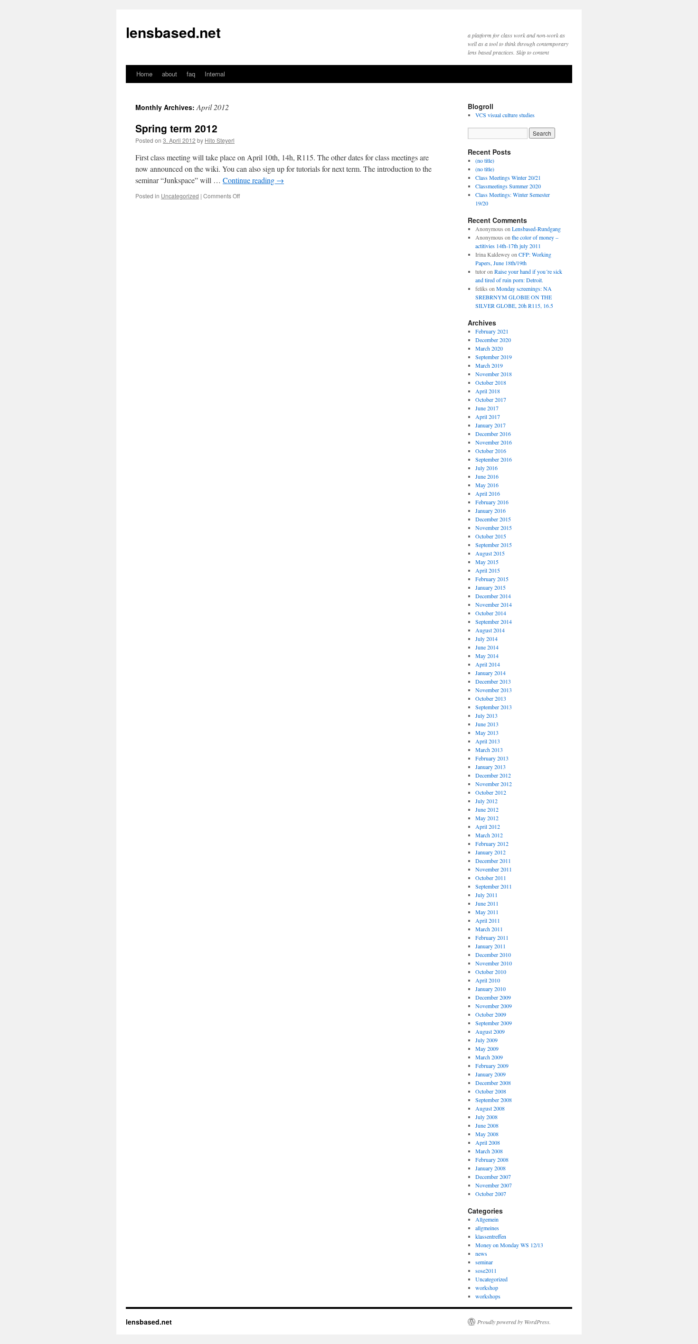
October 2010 (490, 971)
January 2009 (490, 1074)
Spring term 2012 (176, 128)
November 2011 (493, 869)
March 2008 (489, 1151)
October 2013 (490, 698)
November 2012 (493, 784)
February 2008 (492, 1159)
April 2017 (487, 416)
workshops (487, 1296)
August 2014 (490, 630)
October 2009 (490, 1014)
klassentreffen (490, 1236)
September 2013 (493, 707)
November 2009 (493, 1006)
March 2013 (489, 749)
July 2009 (486, 1040)
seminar (484, 1262)
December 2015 (493, 519)
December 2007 (493, 1176)
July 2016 (486, 468)
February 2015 (492, 579)
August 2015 (490, 553)
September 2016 (493, 459)
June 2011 (487, 903)
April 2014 (487, 664)
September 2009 (493, 1023)
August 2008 (490, 1108)
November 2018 (493, 374)
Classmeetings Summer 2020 (508, 186)
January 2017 (490, 425)
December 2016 (493, 433)
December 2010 (493, 954)
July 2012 (486, 801)
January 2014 (490, 673)
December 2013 (493, 681)
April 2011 (487, 920)
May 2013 (487, 732)
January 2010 (490, 988)
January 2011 (490, 946)
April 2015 (487, 570)
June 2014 (487, 647)
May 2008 (487, 1134)
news (481, 1253)
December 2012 (493, 775)
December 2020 (493, 339)
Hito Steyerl (220, 140)
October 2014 (490, 613)
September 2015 (493, 544)
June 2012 (487, 809)
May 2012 (487, 818)
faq (191, 73)
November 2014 (493, 604)
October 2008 (490, 1091)
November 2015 (493, 527)
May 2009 (487, 1048)
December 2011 (493, 860)
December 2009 (493, 997)
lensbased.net (173, 32)
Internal (215, 73)
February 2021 (492, 331)
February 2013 (492, 758)
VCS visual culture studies (505, 115)
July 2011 (486, 895)
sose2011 (486, 1270)
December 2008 (493, 1082)
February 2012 (492, 843)
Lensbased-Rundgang (536, 228)
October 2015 (490, 536)
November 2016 (493, 442)
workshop (486, 1287)
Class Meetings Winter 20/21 (508, 177)
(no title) (484, 160)
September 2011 (493, 886)
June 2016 (487, 476)
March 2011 (489, 929)
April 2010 (487, 980)
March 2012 (489, 835)
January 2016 (490, 510)
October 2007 (490, 1193)
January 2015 (490, 587)
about (169, 73)
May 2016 (487, 485)
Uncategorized (180, 196)
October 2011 (490, 877)
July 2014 (486, 638)
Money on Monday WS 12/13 (509, 1245)
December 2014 (493, 596)
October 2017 (490, 399)
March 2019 (489, 365)
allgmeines (487, 1228)
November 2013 (493, 690)
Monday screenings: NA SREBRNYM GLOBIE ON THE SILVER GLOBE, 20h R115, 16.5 (514, 297)
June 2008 (487, 1125)
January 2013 (490, 766)
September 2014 (493, 621)
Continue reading (253, 180)
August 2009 (490, 1031)
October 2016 (490, 450)
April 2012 (487, 826)
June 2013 (487, 724)
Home (144, 73)
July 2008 (486, 1117)
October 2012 (490, 792)
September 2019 (493, 357)
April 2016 (487, 493)
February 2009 (492, 1065)
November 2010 (493, 963)
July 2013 (486, 715)
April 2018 (487, 391)
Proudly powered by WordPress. (514, 1321)
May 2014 (487, 655)
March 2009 (489, 1057)
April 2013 (487, 741)
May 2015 (487, 561)
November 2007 (493, 1185)
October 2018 (490, 382)
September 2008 (493, 1099)
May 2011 (487, 912)
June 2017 (487, 408)
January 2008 (490, 1168)
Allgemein (487, 1219)
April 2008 (487, 1142)
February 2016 (492, 502)
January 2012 (490, 852)
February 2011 (492, 937)
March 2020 (489, 348)
